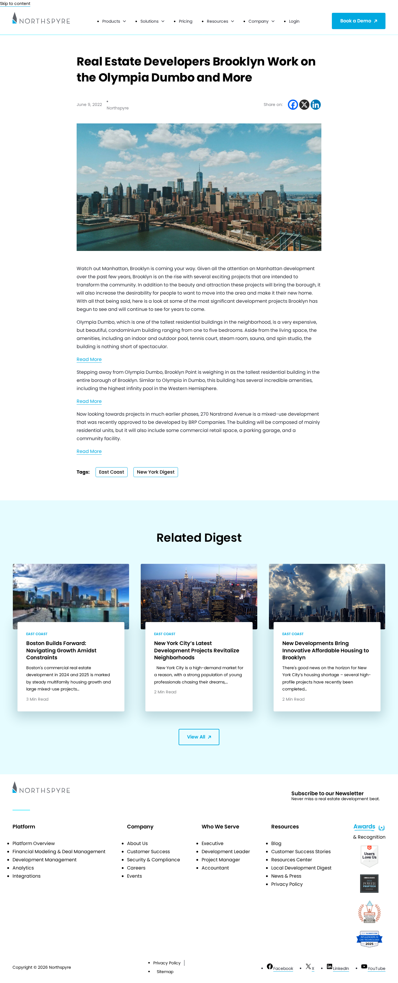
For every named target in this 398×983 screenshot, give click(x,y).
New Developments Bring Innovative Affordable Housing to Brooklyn (325, 650)
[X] (304, 105)
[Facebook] (293, 105)
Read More (89, 359)
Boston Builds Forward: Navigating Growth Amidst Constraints (61, 650)
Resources (217, 21)
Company (259, 21)
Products (111, 21)
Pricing (185, 21)
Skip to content (15, 3)
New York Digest (156, 472)
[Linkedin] (316, 105)
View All (196, 737)
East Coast (111, 472)
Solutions (149, 21)
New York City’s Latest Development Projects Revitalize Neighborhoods (196, 650)
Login (294, 21)
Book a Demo (355, 20)
